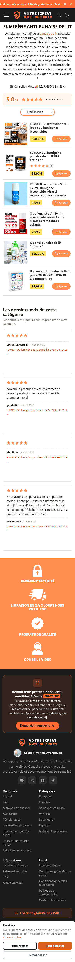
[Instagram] (32, 780)
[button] (6, 15)
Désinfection (47, 819)
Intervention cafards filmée (16, 842)
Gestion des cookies (52, 900)
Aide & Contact (12, 882)
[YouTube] (22, 780)
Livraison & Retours (15, 865)
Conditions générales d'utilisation (53, 882)
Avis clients (10, 813)
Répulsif (44, 825)
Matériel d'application (53, 831)
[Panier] (67, 15)
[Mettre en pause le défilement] (65, 4)
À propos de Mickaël (16, 808)
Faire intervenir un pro (17, 850)
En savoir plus (12, 937)
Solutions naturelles (52, 808)
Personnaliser (37, 955)
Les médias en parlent (17, 825)
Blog (6, 802)
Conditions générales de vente (55, 873)
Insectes (44, 802)
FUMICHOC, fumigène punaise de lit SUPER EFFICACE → (37, 351)
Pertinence (40, 112)
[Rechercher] (59, 15)
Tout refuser (20, 946)
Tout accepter (55, 946)
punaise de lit (49, 33)
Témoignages (12, 819)
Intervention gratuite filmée (16, 833)
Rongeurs (45, 796)
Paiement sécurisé (15, 871)
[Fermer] (70, 4)
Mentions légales (50, 865)
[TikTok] (53, 780)
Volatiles (44, 813)
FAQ (5, 877)
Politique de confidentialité (48, 892)
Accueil (7, 796)
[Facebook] (43, 780)
